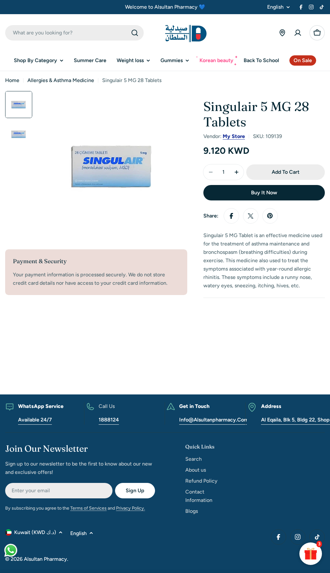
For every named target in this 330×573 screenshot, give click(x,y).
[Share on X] (250, 216)
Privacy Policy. (130, 508)
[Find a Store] (282, 33)
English (275, 7)
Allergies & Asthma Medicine (60, 80)
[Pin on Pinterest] (270, 216)
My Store (234, 136)
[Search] (135, 33)
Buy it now (264, 192)
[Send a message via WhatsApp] (10, 550)
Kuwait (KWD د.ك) (35, 532)
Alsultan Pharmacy (45, 559)
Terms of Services (88, 508)
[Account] (298, 33)
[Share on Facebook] (231, 216)
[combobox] (74, 33)
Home (12, 80)
